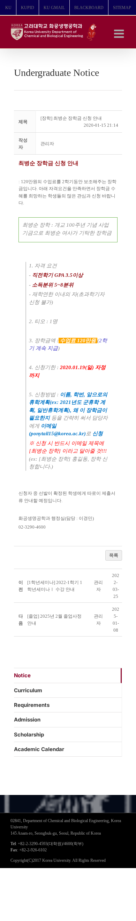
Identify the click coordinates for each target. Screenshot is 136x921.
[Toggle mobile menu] (120, 33)
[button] (47, 143)
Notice (22, 675)
